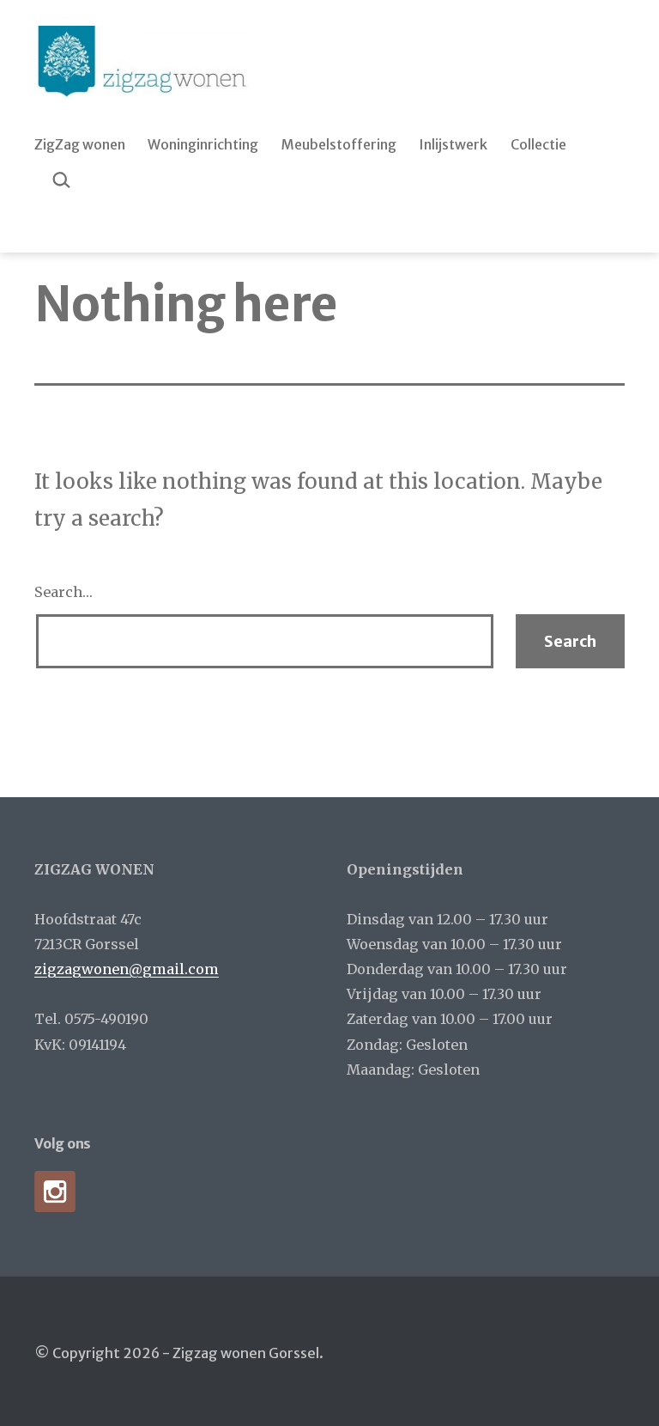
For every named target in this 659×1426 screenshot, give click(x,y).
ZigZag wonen (79, 144)
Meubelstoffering (338, 144)
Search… (63, 591)
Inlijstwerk (453, 144)
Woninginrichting (203, 144)
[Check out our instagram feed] (55, 1191)
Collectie (538, 144)
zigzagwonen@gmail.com (126, 969)
